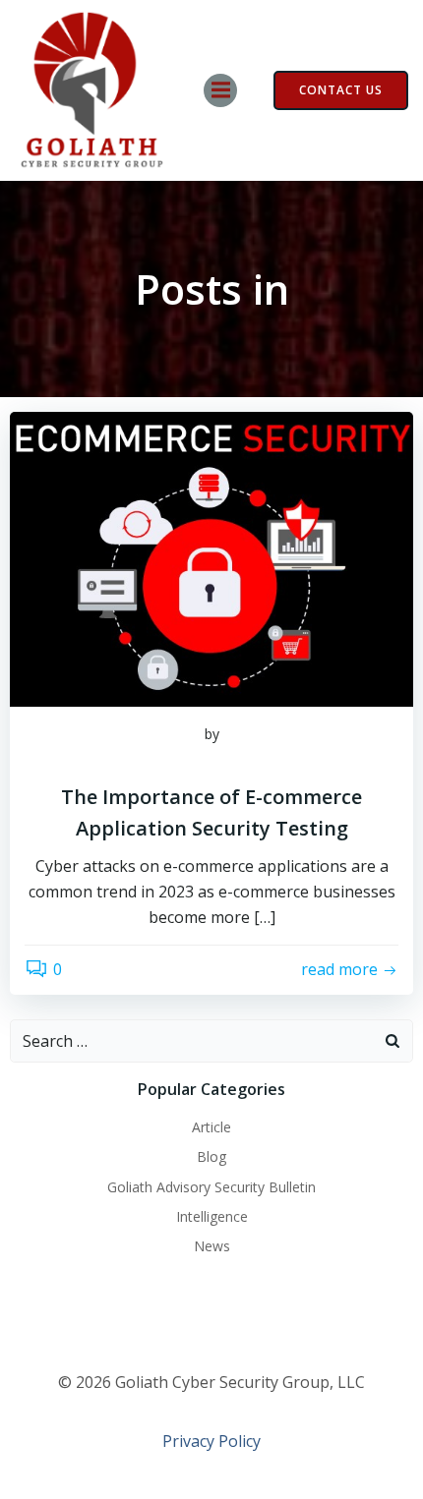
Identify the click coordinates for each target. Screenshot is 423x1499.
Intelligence (212, 1216)
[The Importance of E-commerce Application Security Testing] (211, 558)
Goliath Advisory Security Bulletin (211, 1187)
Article (211, 1127)
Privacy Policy (211, 1441)
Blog (211, 1156)
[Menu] (220, 90)
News (212, 1246)
